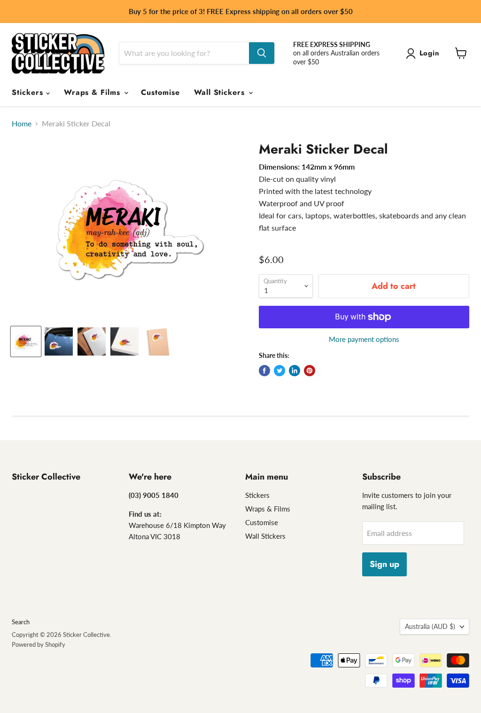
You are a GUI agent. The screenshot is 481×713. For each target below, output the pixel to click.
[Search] (261, 53)
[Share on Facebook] (264, 370)
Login (429, 53)
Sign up (384, 564)
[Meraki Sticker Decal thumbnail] (26, 341)
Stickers (29, 92)
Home (21, 123)
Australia (430, 626)
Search (21, 622)
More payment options (364, 339)
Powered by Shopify (38, 644)
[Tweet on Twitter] (279, 370)
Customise (160, 92)
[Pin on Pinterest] (309, 370)
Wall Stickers (221, 92)
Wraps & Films (93, 92)
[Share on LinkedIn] (294, 370)
